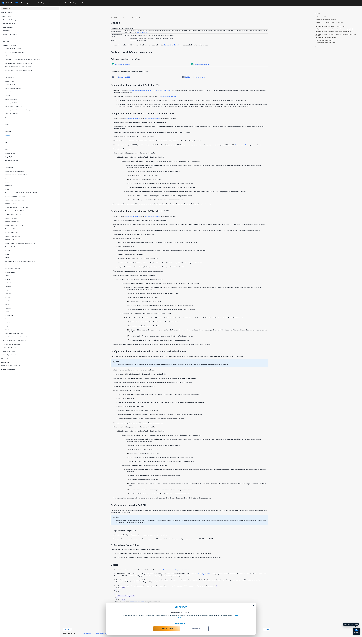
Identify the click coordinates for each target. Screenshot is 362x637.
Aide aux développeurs (8, 369)
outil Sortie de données (152, 118)
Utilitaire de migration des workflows (15, 52)
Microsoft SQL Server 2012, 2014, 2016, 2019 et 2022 (20, 243)
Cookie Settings (180, 623)
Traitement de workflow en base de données (329, 22)
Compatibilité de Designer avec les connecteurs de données (23, 59)
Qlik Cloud (8, 283)
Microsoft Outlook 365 (11, 232)
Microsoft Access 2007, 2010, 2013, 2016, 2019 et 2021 (21, 192)
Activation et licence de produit (10, 365)
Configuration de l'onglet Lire (324, 40)
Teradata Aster (9, 315)
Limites (317, 47)
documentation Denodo (169, 96)
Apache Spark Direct (11, 99)
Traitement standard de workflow (326, 19)
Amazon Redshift (10, 84)
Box (6, 121)
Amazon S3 (8, 92)
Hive (6, 178)
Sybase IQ (8, 308)
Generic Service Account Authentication (17, 337)
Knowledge (41, 3)
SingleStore (8, 297)
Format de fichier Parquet (12, 268)
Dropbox (7, 139)
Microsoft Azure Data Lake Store (14, 200)
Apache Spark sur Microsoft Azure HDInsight (18, 110)
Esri (6, 146)
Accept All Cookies (166, 628)
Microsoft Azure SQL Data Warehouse (16, 211)
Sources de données (9, 45)
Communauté (62, 3)
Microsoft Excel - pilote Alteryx (14, 225)
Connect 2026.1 (5, 362)
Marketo (7, 189)
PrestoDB (7, 279)
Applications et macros (10, 34)
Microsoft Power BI (10, 239)
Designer (118, 18)
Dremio (7, 142)
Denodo (7, 135)
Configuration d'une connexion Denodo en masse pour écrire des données (335, 34)
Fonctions (6, 41)
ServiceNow (8, 293)
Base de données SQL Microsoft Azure (16, 207)
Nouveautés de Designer (10, 20)
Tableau (7, 311)
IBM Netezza (8, 185)
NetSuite (7, 257)
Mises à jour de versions (10, 355)
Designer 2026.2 (6, 16)
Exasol (6, 149)
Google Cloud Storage (11, 160)
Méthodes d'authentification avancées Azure (18, 66)
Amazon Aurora (9, 81)
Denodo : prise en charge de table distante (177, 570)
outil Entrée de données (133, 118)
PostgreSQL (8, 275)
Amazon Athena (9, 74)
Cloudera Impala (9, 128)
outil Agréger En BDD (204, 574)
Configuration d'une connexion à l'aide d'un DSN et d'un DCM (334, 29)
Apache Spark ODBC (11, 102)
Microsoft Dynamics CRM (12, 221)
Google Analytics (10, 153)
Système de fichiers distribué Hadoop (16, 174)
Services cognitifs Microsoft (13, 214)
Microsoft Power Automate (12, 236)
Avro (6, 117)
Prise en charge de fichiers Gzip (14, 171)
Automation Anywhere (11, 113)
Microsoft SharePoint (11, 247)
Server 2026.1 (5, 358)
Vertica (7, 329)
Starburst (7, 304)
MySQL (7, 254)
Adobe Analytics (9, 77)
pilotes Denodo (142, 32)
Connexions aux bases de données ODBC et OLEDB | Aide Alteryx (150, 90)
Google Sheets (9, 167)
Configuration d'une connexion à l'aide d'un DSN (330, 26)
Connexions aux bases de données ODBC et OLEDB (20, 261)
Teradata (7, 322)
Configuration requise (9, 23)
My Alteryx (73, 3)
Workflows (6, 30)
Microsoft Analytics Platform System (15, 196)
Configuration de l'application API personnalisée (19, 63)
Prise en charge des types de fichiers (14, 340)
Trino (6, 319)
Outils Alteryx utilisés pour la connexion (327, 17)
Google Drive (8, 164)
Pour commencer (8, 27)
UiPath (6, 326)
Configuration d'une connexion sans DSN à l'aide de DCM (333, 31)
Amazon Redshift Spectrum (13, 48)
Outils (5, 38)
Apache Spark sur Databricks (13, 106)
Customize (194, 628)
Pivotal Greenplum (10, 272)
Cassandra (8, 124)
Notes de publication (7, 12)
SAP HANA (8, 286)
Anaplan (7, 95)
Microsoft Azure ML (10, 203)
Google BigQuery (10, 157)
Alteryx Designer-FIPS (9, 347)
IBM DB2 (7, 182)
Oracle (7, 265)
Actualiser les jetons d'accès (13, 56)
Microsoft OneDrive (10, 229)
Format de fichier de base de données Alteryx (18, 70)
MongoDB (7, 250)
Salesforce (8, 290)
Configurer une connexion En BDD (325, 37)
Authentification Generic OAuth (14, 333)
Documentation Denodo (172, 45)
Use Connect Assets (9, 351)
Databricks (8, 131)
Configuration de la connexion (12, 344)
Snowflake (8, 301)
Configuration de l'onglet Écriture (326, 42)
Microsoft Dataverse (11, 218)
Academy (52, 3)
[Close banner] (253, 605)
